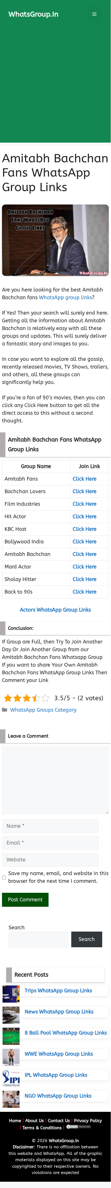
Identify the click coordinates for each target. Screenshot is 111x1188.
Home (15, 1120)
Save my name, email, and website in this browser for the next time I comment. (58, 877)
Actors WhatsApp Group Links (55, 610)
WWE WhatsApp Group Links (59, 1054)
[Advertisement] (55, 87)
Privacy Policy (88, 1120)
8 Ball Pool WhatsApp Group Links (66, 1033)
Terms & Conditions (42, 1127)
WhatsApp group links (65, 297)
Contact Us (59, 1120)
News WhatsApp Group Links (59, 1012)
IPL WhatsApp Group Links (56, 1075)
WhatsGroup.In (33, 14)
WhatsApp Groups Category (43, 710)
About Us (34, 1120)
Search (17, 927)
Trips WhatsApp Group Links (58, 990)
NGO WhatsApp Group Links (58, 1096)
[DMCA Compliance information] (78, 1127)
